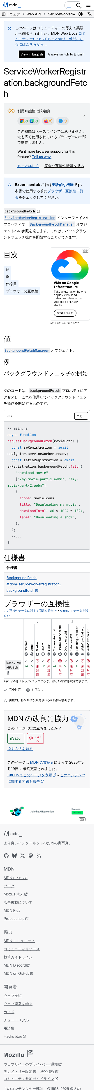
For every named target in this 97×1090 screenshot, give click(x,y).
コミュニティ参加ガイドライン (29, 1078)
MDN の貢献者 (42, 762)
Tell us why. (41, 156)
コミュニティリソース (22, 949)
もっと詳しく (28, 166)
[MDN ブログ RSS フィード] (39, 855)
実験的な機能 (63, 184)
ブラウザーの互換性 (22, 291)
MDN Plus (12, 910)
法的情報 (47, 1071)
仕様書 (11, 284)
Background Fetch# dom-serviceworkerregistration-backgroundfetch (34, 584)
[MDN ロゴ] (13, 834)
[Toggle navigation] (88, 5)
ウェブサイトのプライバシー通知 (31, 1064)
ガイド (9, 1012)
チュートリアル (16, 1020)
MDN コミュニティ (19, 940)
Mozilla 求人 (14, 894)
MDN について (16, 878)
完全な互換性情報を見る (64, 166)
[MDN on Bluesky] (14, 855)
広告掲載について (18, 902)
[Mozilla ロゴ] (18, 1053)
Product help (14, 918)
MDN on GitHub (17, 973)
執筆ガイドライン (18, 957)
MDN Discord (15, 965)
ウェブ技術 (13, 995)
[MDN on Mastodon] (30, 855)
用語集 (9, 1028)
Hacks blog (13, 1036)
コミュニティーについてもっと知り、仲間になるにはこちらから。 (50, 38)
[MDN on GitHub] (6, 855)
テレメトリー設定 (18, 1071)
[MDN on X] (22, 855)
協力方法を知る (20, 748)
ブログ (9, 886)
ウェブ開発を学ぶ (18, 1003)
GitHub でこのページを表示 (29, 775)
